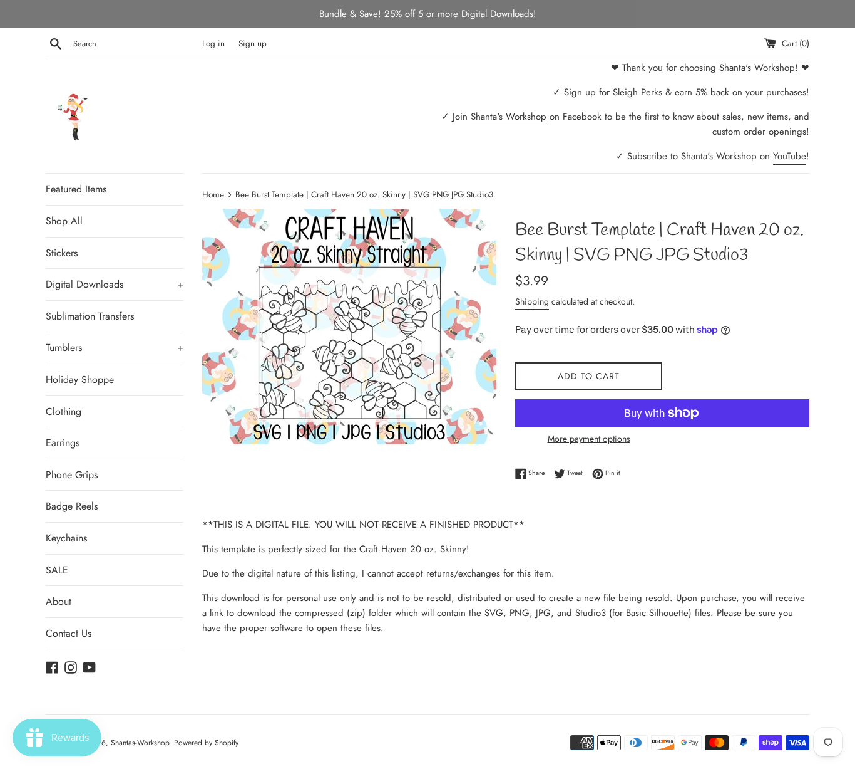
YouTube (789, 156)
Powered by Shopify (206, 742)
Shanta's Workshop (508, 116)
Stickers (62, 253)
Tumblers (114, 347)
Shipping (532, 301)
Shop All (64, 221)
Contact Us (68, 633)
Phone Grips (72, 475)
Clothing (63, 411)
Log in (213, 44)
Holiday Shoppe (80, 379)
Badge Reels (72, 506)
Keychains (66, 538)
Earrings (62, 443)
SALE (57, 570)
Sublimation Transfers (90, 316)
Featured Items (76, 189)
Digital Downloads (114, 284)
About (58, 601)
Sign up (252, 44)
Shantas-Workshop (140, 742)
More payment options (589, 438)
